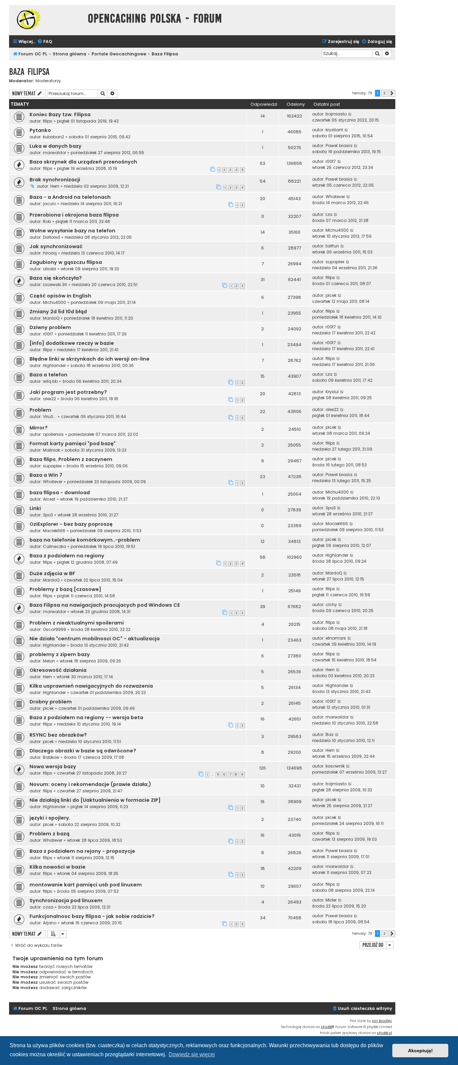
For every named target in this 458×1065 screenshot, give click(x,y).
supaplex (335, 262)
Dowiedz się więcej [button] (192, 1054)
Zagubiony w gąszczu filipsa (66, 262)
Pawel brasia (339, 145)
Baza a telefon (48, 374)
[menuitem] (44, 41)
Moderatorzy (48, 81)
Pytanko (40, 130)
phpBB (326, 1026)
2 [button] (384, 93)
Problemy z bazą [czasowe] (65, 589)
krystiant (334, 130)
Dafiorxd (51, 237)
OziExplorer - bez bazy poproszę (71, 524)
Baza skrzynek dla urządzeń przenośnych (83, 161)
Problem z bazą (49, 833)
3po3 (48, 515)
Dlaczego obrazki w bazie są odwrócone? (83, 750)
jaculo (49, 203)
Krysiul (332, 392)
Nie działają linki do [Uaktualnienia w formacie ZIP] (95, 800)
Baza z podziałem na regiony (67, 555)
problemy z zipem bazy (60, 654)
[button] (392, 93)
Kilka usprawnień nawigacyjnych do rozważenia (91, 686)
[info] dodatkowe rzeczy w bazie (72, 343)
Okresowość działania (58, 670)
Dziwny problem (50, 327)
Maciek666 (54, 531)
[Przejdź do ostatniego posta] (350, 114)
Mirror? (39, 427)
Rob (47, 221)
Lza (329, 214)
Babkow (51, 757)
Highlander (54, 365)
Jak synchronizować (56, 246)
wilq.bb (50, 381)
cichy (331, 604)
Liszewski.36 (55, 284)
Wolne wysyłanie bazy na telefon (72, 230)
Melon (49, 661)
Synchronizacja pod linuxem (66, 900)
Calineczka (54, 546)
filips (47, 121)
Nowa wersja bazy (53, 766)
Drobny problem (51, 701)
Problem (40, 410)
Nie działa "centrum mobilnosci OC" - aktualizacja (95, 638)
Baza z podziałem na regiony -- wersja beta (86, 717)
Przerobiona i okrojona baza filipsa (74, 215)
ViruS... (49, 416)
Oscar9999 (54, 629)
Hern (54, 186)
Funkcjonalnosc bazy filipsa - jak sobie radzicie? (92, 916)
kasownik (335, 766)
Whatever (335, 196)
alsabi (49, 269)
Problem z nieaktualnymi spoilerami (77, 622)
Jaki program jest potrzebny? (68, 392)
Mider (331, 900)
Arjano (49, 923)
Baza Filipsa (29, 71)
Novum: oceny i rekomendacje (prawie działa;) (90, 784)
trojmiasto (336, 114)
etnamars (336, 638)
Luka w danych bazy (55, 146)
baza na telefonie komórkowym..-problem (85, 540)
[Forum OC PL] (47, 19)
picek (331, 295)
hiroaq (50, 253)
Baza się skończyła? (56, 278)
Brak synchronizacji (55, 179)
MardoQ (51, 318)
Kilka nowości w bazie (57, 867)
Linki (35, 508)
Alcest (49, 499)
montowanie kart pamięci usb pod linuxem (86, 884)
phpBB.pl (384, 1032)
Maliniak (51, 450)
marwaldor (54, 152)
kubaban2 (53, 137)
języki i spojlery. (50, 818)
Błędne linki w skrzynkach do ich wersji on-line (90, 359)
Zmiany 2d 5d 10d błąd (58, 311)
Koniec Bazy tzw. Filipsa (60, 114)
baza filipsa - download (60, 492)
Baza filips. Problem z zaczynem (71, 459)
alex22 (49, 399)
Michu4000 (337, 230)
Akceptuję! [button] (420, 1050)
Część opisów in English (60, 295)
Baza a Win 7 (46, 475)
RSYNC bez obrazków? (58, 735)
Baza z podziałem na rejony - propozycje (82, 851)
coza (48, 907)
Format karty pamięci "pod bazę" (73, 443)
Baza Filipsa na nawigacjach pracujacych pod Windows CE (105, 605)
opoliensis (53, 434)
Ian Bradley (382, 1020)
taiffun (332, 246)
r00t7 (331, 161)
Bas (330, 734)
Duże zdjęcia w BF (52, 573)
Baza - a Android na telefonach (70, 197)
